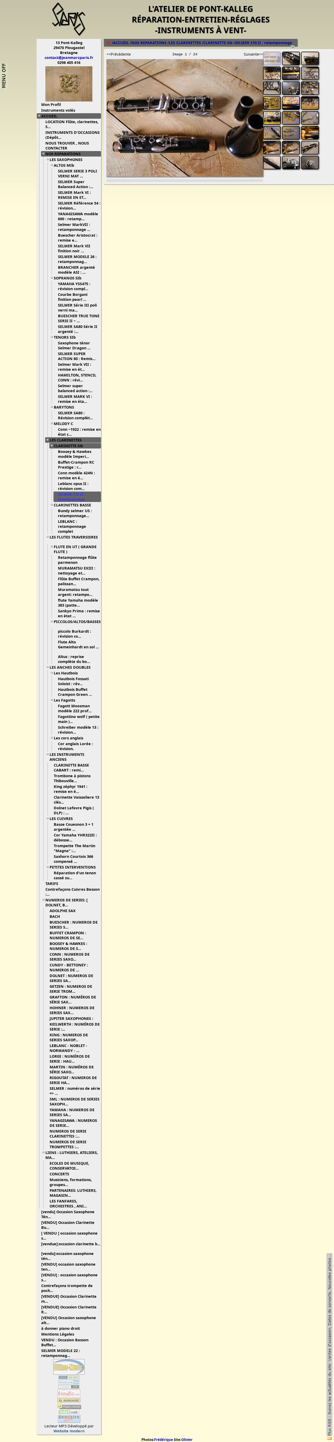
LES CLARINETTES (66, 440)
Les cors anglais (68, 737)
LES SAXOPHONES (66, 159)
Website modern (69, 1430)
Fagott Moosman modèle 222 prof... (75, 708)
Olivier (187, 1439)
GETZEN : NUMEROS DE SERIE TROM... (71, 989)
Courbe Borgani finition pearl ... (72, 297)
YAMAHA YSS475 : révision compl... (74, 286)
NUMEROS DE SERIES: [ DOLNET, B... (66, 902)
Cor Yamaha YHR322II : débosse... (75, 837)
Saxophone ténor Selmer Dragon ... (74, 345)
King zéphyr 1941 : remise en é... (70, 789)
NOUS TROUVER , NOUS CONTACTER (67, 146)
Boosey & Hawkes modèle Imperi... (74, 454)
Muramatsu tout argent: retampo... (75, 592)
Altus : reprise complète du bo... (74, 659)
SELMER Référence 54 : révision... (79, 206)
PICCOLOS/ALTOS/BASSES (77, 621)
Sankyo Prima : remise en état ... (79, 613)
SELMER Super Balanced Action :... (75, 184)
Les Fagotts (64, 700)
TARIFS (51, 883)
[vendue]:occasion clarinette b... (70, 1243)
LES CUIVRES (61, 818)
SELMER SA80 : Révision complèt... (75, 415)
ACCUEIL (49, 115)
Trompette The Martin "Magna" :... (74, 848)
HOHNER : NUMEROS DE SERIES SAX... (72, 1010)
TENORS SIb (65, 337)
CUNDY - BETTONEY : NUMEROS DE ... (69, 967)
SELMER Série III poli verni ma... (77, 308)
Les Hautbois (66, 673)
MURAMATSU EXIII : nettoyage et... (76, 571)
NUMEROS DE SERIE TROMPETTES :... (68, 1144)
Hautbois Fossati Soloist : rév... (73, 681)
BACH (55, 916)
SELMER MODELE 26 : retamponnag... (77, 259)
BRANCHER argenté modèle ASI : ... (76, 270)
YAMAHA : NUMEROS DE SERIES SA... (72, 1112)
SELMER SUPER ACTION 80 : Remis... (77, 356)
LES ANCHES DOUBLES (70, 667)
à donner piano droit (60, 1328)
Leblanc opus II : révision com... (73, 486)
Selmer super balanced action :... (75, 388)
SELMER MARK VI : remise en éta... (75, 399)
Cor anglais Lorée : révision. (75, 746)
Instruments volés (58, 110)
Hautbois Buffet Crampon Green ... (75, 692)
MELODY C (63, 423)
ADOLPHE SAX (63, 910)
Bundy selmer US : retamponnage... (75, 513)
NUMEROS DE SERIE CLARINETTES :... (68, 1134)
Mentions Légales (57, 1334)
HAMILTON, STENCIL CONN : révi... (77, 377)
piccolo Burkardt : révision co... (74, 634)
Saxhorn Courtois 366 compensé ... (73, 859)
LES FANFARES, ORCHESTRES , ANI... (68, 1203)
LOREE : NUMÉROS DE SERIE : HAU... (70, 1059)
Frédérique (163, 1439)
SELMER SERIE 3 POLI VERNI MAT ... (77, 173)
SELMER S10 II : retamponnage (72, 497)
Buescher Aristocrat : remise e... (77, 238)
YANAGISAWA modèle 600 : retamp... (78, 216)
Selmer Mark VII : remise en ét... (74, 367)
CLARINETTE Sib (68, 445)
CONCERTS (59, 1173)
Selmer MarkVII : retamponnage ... (74, 227)
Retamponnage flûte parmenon (77, 560)
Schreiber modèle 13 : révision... (78, 730)
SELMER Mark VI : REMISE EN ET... (74, 195)
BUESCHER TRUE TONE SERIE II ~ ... (78, 318)
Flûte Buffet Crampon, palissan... (78, 581)
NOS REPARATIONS (63, 153)
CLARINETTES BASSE (72, 504)
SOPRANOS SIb (67, 278)
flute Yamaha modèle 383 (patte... (78, 603)
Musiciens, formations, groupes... (71, 1182)
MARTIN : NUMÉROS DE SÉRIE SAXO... (72, 1069)
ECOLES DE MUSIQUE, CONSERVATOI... (69, 1166)
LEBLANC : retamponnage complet (72, 526)
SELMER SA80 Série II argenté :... (77, 329)
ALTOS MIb (64, 165)
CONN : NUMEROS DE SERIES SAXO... (70, 957)
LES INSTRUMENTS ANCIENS (67, 757)
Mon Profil (51, 104)
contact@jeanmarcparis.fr (69, 57)
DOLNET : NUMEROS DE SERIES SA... (71, 978)
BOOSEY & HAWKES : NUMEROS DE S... (68, 946)
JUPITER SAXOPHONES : (71, 1018)
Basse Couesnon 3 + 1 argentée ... (73, 827)
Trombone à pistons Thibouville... (72, 778)
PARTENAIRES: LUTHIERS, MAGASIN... (73, 1193)
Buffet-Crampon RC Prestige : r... (76, 465)
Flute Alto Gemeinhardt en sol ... (78, 644)
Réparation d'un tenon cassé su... (75, 875)
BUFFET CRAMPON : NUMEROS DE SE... (68, 935)
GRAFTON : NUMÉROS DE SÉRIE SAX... (73, 999)
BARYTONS (64, 407)
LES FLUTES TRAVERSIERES (74, 537)
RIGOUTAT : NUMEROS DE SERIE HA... (73, 1080)
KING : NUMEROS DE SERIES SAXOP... (69, 1037)
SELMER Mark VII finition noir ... (74, 248)
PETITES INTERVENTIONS (73, 867)
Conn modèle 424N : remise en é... (76, 475)
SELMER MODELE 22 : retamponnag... (60, 1353)
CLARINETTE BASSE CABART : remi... (71, 768)
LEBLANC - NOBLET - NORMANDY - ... (68, 1048)
